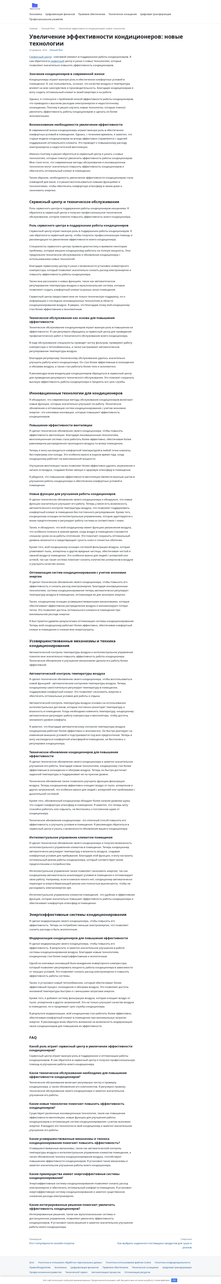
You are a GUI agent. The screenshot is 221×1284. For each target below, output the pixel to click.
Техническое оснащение (123, 14)
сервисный (57, 61)
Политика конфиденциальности (172, 1262)
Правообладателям (40, 1267)
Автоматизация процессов (106, 1272)
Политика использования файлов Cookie (128, 1262)
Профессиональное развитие (46, 19)
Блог (31, 1262)
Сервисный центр (40, 56)
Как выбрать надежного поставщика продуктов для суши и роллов (154, 1243)
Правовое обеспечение (91, 14)
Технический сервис (76, 1272)
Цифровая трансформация (155, 14)
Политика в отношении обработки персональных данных (70, 1262)
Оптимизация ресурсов (137, 1272)
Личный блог (48, 28)
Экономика (35, 14)
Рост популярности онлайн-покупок (51, 1241)
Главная (33, 28)
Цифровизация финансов (60, 14)
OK (174, 1280)
